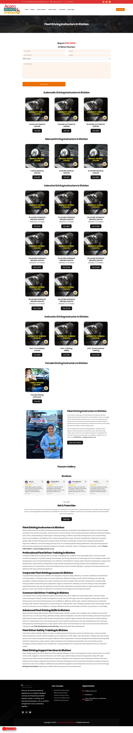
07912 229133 (27, 549)
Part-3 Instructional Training (95, 349)
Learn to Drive (52, 9)
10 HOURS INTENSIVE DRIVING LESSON (37, 218)
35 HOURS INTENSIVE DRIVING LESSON (95, 259)
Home (26, 9)
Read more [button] (27, 493)
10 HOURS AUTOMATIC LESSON (95, 125)
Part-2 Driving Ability (66, 349)
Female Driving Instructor (37, 396)
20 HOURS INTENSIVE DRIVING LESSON (95, 218)
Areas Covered (41, 9)
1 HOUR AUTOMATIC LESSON (37, 125)
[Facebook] (22, 712)
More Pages (71, 9)
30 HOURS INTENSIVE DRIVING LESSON (66, 259)
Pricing (32, 9)
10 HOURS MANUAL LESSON (96, 172)
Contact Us (62, 9)
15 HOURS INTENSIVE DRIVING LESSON (66, 218)
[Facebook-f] (103, 2)
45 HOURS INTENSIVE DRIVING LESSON (66, 300)
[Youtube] (110, 2)
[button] (32, 9)
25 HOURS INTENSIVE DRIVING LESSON (37, 259)
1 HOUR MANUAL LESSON (37, 172)
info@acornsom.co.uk (89, 437)
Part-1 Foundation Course (37, 349)
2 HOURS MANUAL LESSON (66, 172)
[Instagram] (106, 2)
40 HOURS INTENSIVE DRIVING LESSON (37, 300)
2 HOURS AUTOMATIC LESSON (66, 125)
